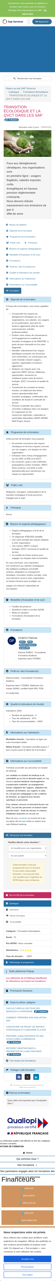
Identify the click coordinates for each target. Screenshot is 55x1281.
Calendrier (14, 909)
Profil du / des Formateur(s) (22, 266)
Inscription (14, 290)
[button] (29, 21)
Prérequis (32, 243)
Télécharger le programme (21, 962)
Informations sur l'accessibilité (23, 284)
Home (29, 1152)
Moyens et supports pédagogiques (25, 249)
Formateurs (14, 261)
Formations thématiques (35, 92)
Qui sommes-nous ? (27, 1159)
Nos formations (25, 1165)
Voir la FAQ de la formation (21, 895)
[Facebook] (19, 1077)
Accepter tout (27, 1259)
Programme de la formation (22, 237)
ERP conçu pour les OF (27, 1087)
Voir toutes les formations (22, 1060)
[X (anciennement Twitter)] (27, 1077)
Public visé (15, 243)
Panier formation (17, 916)
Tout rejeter (27, 1275)
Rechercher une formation (29, 78)
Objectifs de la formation (20, 231)
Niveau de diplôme (18, 225)
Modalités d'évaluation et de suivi (24, 255)
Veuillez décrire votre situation (23, 842)
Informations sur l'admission (22, 278)
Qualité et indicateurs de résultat (24, 272)
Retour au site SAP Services (20, 88)
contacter (23, 818)
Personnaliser (27, 1267)
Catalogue (14, 92)
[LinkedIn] (36, 1077)
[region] (27, 1254)
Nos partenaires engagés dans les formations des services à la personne (27, 1172)
